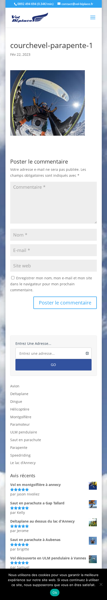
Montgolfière (20, 417)
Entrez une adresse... (33, 343)
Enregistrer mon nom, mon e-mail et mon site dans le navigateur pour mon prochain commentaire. (51, 284)
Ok (55, 593)
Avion (14, 386)
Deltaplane (19, 393)
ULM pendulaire (23, 432)
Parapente (18, 447)
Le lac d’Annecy (23, 462)
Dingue (16, 401)
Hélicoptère (19, 409)
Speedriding (20, 455)
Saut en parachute (25, 439)
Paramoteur (20, 424)
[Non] (100, 584)
